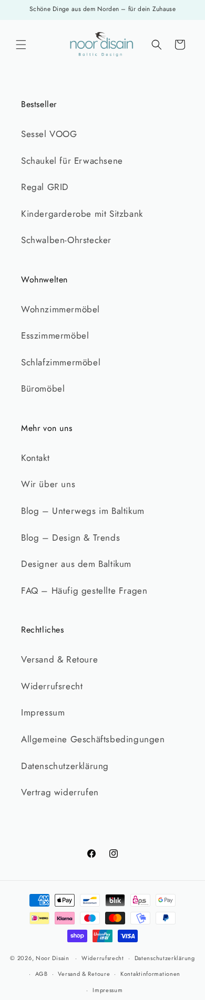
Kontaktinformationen (150, 974)
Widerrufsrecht (52, 686)
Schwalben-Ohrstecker (66, 240)
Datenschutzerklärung (65, 766)
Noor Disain (52, 958)
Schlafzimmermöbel (60, 362)
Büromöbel (43, 388)
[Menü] (21, 44)
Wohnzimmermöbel (60, 309)
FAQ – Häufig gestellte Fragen (84, 590)
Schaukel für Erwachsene (72, 160)
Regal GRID (45, 187)
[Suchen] (156, 44)
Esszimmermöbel (55, 335)
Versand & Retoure (59, 659)
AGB (41, 974)
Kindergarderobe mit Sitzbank (82, 213)
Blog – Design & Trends (70, 537)
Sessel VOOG (49, 134)
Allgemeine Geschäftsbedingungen (93, 739)
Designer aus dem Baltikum (76, 563)
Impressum (43, 712)
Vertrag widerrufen (60, 792)
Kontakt (35, 457)
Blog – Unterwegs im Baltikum (83, 510)
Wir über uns (48, 484)
